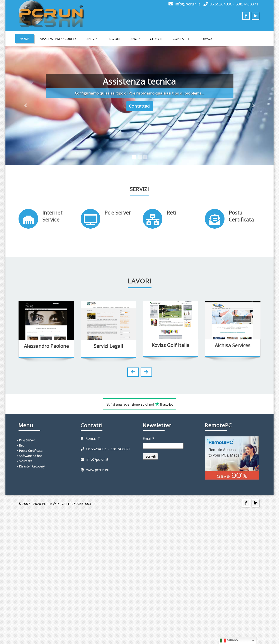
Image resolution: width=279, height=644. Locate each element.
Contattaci (139, 106)
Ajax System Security (58, 38)
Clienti (156, 38)
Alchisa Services (171, 345)
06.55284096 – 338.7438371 (108, 449)
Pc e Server (118, 212)
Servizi (93, 38)
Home (25, 38)
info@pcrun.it (187, 4)
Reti (171, 212)
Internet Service (53, 216)
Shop (135, 38)
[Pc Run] (51, 12)
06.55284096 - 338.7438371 (233, 4)
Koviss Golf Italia (109, 345)
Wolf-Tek (233, 345)
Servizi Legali (46, 345)
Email (148, 438)
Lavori (114, 38)
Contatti (181, 38)
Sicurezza (25, 461)
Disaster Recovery (32, 466)
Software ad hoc (30, 456)
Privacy (206, 38)
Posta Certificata (241, 216)
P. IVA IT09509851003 (74, 503)
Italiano (232, 640)
